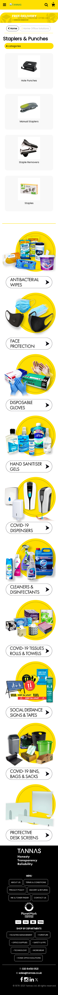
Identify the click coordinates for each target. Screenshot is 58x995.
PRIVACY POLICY (16, 890)
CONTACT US (40, 897)
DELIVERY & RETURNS (38, 890)
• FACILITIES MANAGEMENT (20, 935)
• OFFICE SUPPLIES (19, 942)
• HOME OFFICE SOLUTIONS (28, 958)
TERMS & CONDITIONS (36, 882)
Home (13, 28)
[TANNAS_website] (29, 856)
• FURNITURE (42, 935)
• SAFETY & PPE (39, 942)
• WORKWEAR (38, 950)
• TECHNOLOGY (20, 950)
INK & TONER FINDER (20, 897)
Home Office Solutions (36, 28)
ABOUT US (16, 882)
